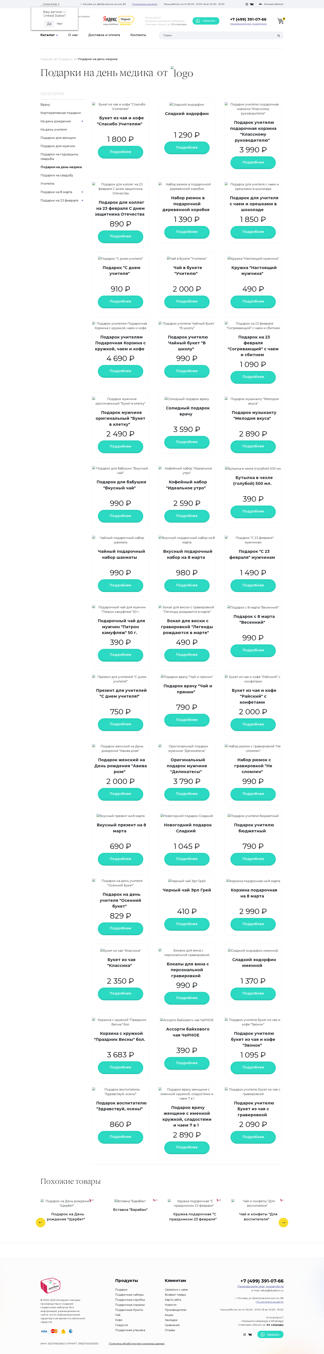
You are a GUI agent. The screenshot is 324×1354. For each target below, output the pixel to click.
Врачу (45, 104)
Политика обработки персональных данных (137, 1343)
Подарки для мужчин (57, 146)
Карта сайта (173, 1299)
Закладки (171, 1320)
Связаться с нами (176, 1289)
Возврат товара (175, 1294)
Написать (208, 20)
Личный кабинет (274, 4)
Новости (170, 1305)
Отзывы (170, 1330)
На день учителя (53, 129)
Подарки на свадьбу (56, 175)
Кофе (118, 1320)
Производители (175, 1310)
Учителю (47, 183)
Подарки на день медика (61, 167)
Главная (46, 59)
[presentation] (40, 1222)
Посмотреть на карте (144, 4)
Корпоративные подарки (60, 113)
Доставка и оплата (104, 35)
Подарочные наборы (129, 1294)
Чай (117, 1315)
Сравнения (172, 1325)
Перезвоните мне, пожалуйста (248, 23)
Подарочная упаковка (130, 1330)
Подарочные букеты (129, 1310)
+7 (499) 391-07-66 (248, 19)
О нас (73, 35)
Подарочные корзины (130, 1305)
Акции (169, 1315)
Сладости (121, 1325)
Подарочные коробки (130, 1299)
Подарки (65, 59)
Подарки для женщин (58, 138)
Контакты (138, 35)
